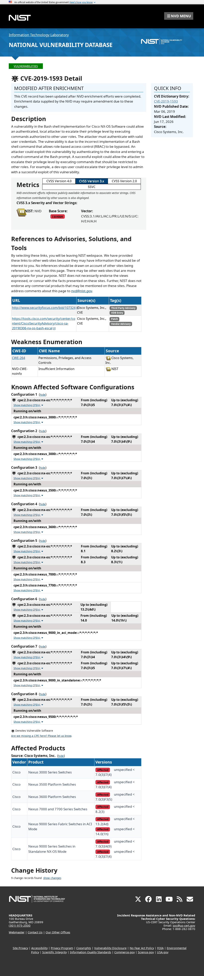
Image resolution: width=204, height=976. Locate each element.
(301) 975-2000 (19, 925)
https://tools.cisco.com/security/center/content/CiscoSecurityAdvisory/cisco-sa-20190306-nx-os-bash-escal (43, 323)
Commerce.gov (124, 952)
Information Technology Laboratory (39, 34)
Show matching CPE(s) (27, 405)
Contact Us (35, 932)
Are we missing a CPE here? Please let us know (41, 736)
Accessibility (39, 948)
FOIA (160, 948)
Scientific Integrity (54, 952)
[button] (178, 16)
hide (42, 394)
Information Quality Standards (90, 952)
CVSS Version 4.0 (59, 181)
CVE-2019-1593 (166, 101)
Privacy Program (62, 948)
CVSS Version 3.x (91, 181)
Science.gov (146, 952)
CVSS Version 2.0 (124, 181)
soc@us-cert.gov (184, 925)
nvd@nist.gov (81, 291)
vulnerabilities (26, 66)
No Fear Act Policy (142, 948)
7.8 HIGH (57, 216)
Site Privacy (20, 948)
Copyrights (83, 948)
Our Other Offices (58, 932)
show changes (52, 878)
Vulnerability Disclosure (110, 948)
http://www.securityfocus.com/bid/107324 (44, 307)
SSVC (91, 187)
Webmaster (17, 932)
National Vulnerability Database (61, 45)
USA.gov (162, 952)
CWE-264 (18, 358)
